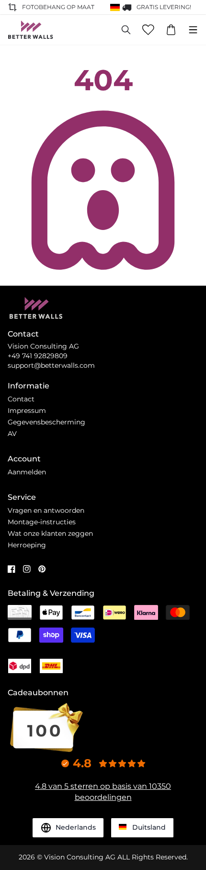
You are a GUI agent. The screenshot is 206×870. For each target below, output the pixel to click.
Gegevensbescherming (46, 422)
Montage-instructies (42, 522)
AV (12, 433)
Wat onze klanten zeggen (50, 533)
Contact (21, 399)
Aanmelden (27, 472)
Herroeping (27, 545)
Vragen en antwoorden (46, 510)
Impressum (27, 410)
